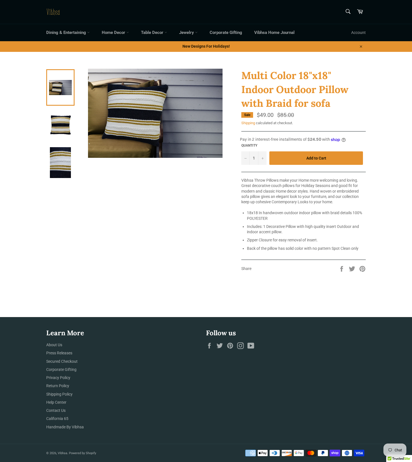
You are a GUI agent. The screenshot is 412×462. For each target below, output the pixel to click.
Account (358, 32)
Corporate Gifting (226, 32)
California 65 (57, 418)
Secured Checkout (62, 361)
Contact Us (56, 410)
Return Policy (57, 386)
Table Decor (153, 32)
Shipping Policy (59, 394)
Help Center (56, 402)
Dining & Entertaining (66, 32)
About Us (54, 345)
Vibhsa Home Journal (274, 32)
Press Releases (59, 353)
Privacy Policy (58, 377)
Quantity (249, 145)
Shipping (248, 123)
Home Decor (114, 32)
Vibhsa (62, 453)
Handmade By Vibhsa (65, 427)
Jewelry (187, 32)
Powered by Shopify (82, 453)
